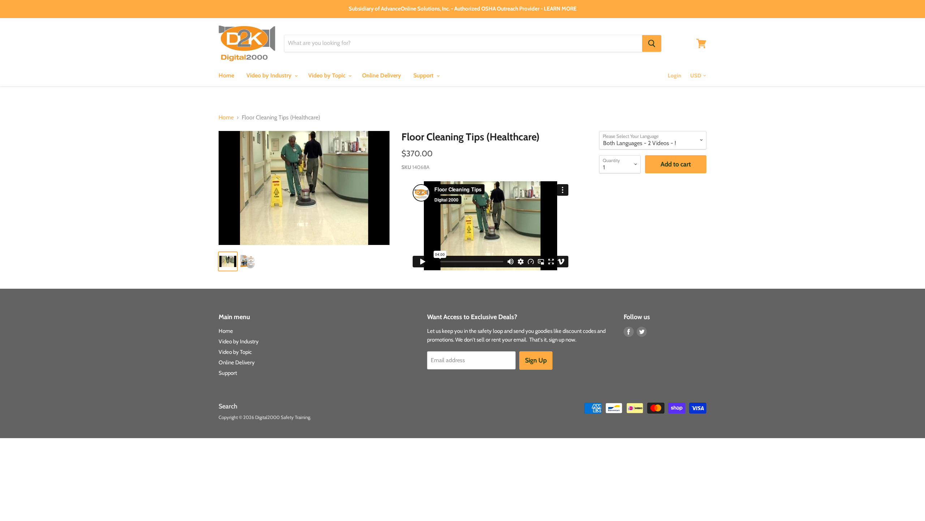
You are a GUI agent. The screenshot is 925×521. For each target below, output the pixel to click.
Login (674, 75)
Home (226, 75)
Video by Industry (269, 75)
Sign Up (536, 360)
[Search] (651, 43)
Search (228, 406)
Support (424, 75)
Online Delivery (381, 75)
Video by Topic (327, 75)
